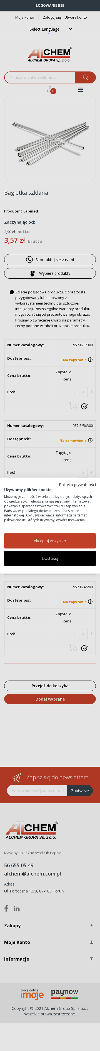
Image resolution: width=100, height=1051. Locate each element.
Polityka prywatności (77, 484)
